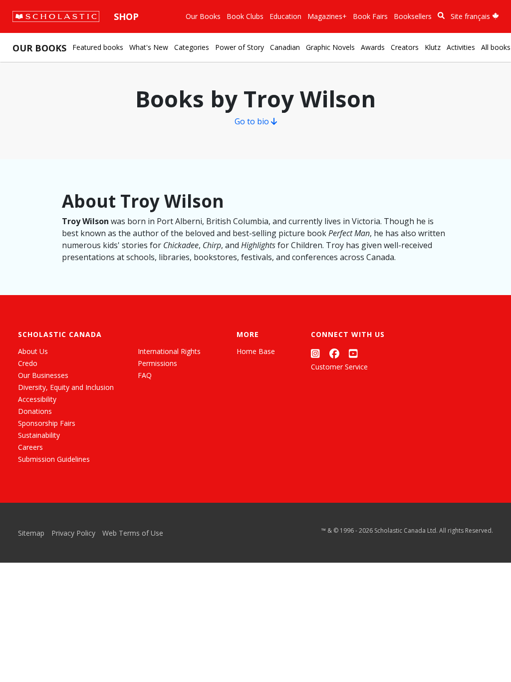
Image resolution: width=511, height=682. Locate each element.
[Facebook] (334, 353)
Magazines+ (327, 16)
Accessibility (37, 399)
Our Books (203, 16)
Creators (405, 47)
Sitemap (31, 533)
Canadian (285, 47)
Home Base (256, 351)
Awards (373, 47)
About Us (33, 351)
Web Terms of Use (132, 533)
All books (496, 47)
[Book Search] (441, 15)
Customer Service (339, 366)
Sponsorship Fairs (46, 423)
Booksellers (413, 16)
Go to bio (253, 121)
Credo (27, 363)
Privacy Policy (73, 533)
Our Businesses (43, 375)
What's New (148, 47)
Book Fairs (370, 16)
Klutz (433, 47)
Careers (30, 447)
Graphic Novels (330, 47)
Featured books (97, 47)
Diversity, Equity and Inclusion (66, 387)
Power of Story (239, 47)
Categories (191, 47)
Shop (126, 16)
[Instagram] (315, 353)
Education (285, 16)
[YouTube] (353, 353)
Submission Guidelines (54, 459)
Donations (35, 411)
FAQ (145, 375)
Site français (471, 16)
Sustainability (39, 435)
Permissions (157, 363)
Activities (461, 47)
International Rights (169, 351)
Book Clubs (245, 16)
